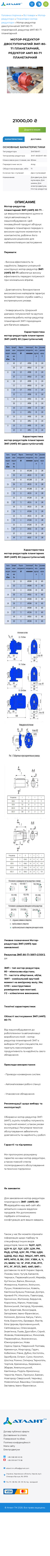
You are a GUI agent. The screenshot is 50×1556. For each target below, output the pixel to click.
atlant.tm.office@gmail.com (17, 1468)
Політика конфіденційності (16, 1442)
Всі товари (29, 15)
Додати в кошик (32, 130)
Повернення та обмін (14, 1439)
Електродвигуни (11, 1449)
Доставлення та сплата (15, 1435)
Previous (4, 87)
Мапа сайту (9, 1446)
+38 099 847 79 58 (15, 1460)
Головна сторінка (11, 15)
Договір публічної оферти (16, 1431)
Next (45, 87)
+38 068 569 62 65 (15, 1457)
